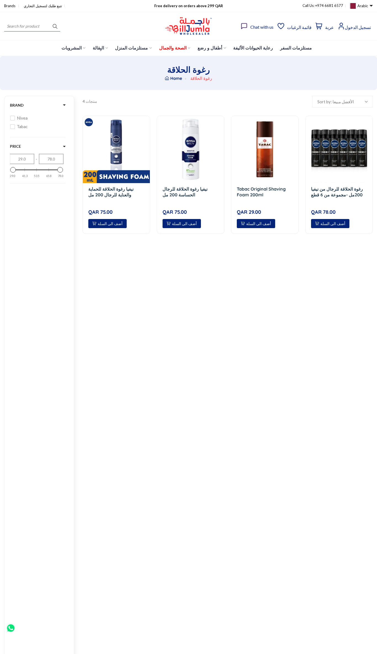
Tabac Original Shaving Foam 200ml (261, 191)
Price (15, 146)
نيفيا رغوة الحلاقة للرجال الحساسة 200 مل (185, 191)
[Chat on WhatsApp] (11, 626)
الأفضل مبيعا (343, 101)
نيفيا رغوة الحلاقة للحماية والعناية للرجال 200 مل (111, 191)
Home (176, 78)
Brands (10, 6)
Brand (17, 105)
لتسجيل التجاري (35, 6)
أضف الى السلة (110, 223)
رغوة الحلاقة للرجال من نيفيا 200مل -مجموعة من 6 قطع (337, 191)
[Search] (55, 26)
